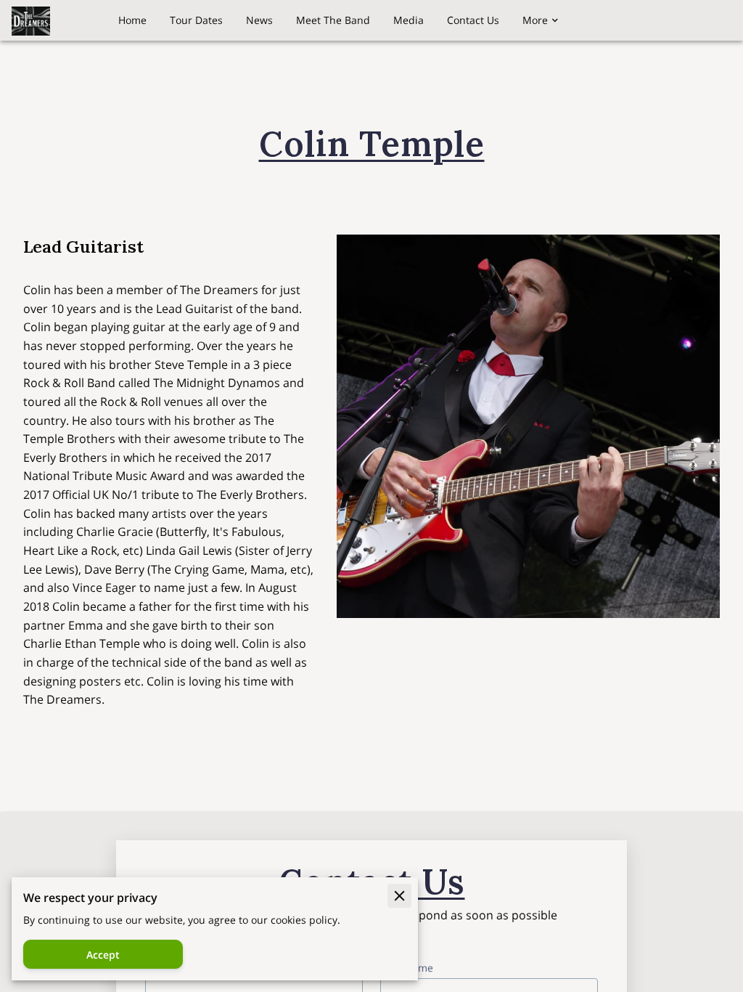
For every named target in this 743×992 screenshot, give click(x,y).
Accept (103, 954)
